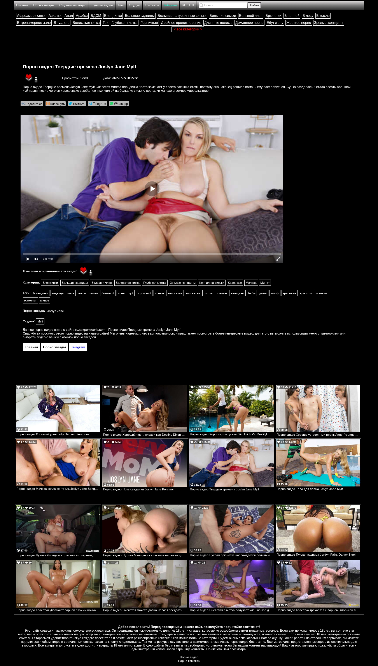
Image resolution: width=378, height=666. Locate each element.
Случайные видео (72, 5)
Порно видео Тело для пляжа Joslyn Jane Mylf (309, 489)
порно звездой (85, 337)
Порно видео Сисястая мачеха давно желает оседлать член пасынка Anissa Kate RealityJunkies (145, 610)
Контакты (152, 5)
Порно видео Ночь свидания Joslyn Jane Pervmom (139, 489)
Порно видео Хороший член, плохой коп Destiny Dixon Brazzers (145, 434)
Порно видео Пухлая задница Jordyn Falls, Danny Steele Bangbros (318, 554)
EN (191, 5)
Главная (22, 5)
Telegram (170, 5)
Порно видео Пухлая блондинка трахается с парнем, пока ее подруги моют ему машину (58, 555)
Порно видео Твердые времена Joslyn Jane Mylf (79, 66)
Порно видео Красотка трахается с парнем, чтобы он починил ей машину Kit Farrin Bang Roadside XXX (318, 610)
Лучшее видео (102, 5)
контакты (198, 649)
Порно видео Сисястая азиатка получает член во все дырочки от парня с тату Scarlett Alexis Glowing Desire (232, 610)
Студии (134, 5)
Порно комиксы (189, 660)
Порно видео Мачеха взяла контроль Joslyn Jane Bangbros (58, 488)
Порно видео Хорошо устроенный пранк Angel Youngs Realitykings (318, 434)
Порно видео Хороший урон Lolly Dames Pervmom (52, 434)
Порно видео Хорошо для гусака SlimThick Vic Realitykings (231, 434)
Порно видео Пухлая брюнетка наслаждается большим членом (232, 555)
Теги (121, 5)
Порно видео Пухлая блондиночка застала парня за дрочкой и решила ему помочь (145, 555)
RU (184, 5)
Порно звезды (43, 5)
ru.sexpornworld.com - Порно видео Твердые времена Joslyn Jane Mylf (127, 329)
